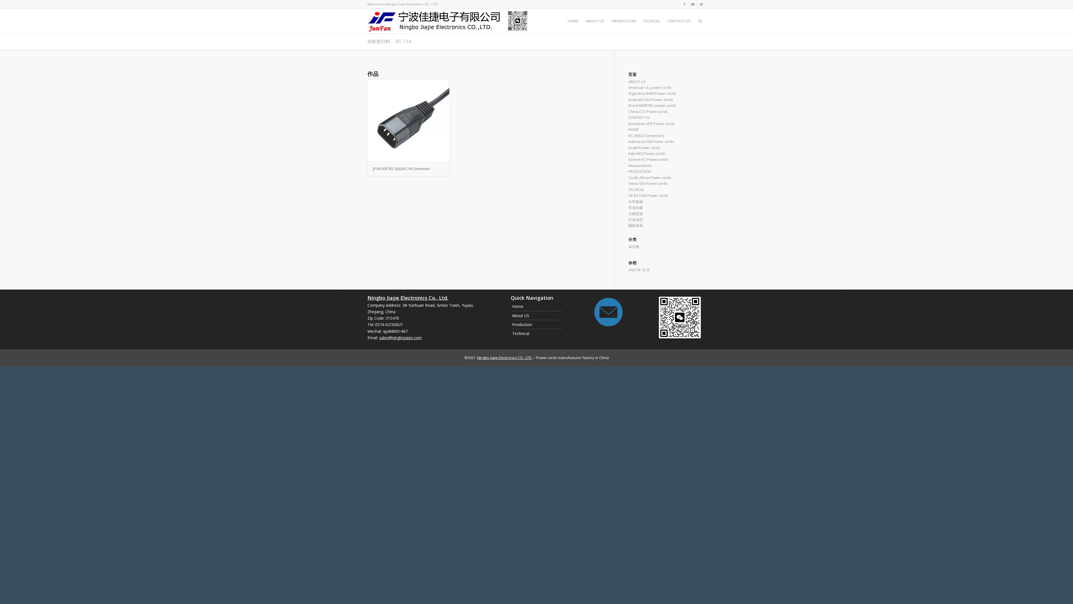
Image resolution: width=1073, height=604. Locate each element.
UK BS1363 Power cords (648, 195)
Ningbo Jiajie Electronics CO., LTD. (504, 357)
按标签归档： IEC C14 (389, 41)
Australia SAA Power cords (650, 99)
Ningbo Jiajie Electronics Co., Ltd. (407, 297)
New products (640, 165)
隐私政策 (635, 225)
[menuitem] (573, 21)
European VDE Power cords (651, 123)
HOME (633, 129)
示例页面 (635, 213)
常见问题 (635, 207)
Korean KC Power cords (648, 159)
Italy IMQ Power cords (646, 153)
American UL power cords (649, 87)
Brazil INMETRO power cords (652, 105)
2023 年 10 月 (639, 269)
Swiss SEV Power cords (648, 183)
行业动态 (635, 219)
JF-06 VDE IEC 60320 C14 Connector (401, 168)
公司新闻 (635, 201)
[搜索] (700, 21)
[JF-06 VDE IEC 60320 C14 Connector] (408, 120)
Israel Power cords (644, 147)
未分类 (633, 246)
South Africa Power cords (649, 177)
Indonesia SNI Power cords (651, 141)
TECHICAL (636, 189)
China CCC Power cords (648, 111)
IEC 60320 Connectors (646, 135)
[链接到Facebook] (684, 4)
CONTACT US (639, 117)
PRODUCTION (639, 171)
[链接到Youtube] (693, 4)
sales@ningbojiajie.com (400, 337)
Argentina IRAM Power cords (652, 93)
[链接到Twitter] (701, 4)
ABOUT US (637, 81)
